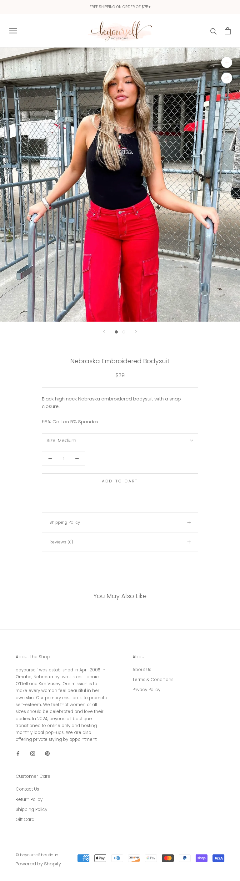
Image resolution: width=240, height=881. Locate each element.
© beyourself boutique (37, 855)
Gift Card (25, 819)
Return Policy (29, 799)
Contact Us (27, 789)
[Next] (136, 331)
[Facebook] (18, 753)
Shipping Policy (64, 522)
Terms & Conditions (152, 680)
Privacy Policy (146, 690)
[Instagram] (32, 753)
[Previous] (104, 331)
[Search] (213, 31)
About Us (141, 670)
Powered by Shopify (38, 863)
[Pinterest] (47, 753)
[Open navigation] (13, 30)
